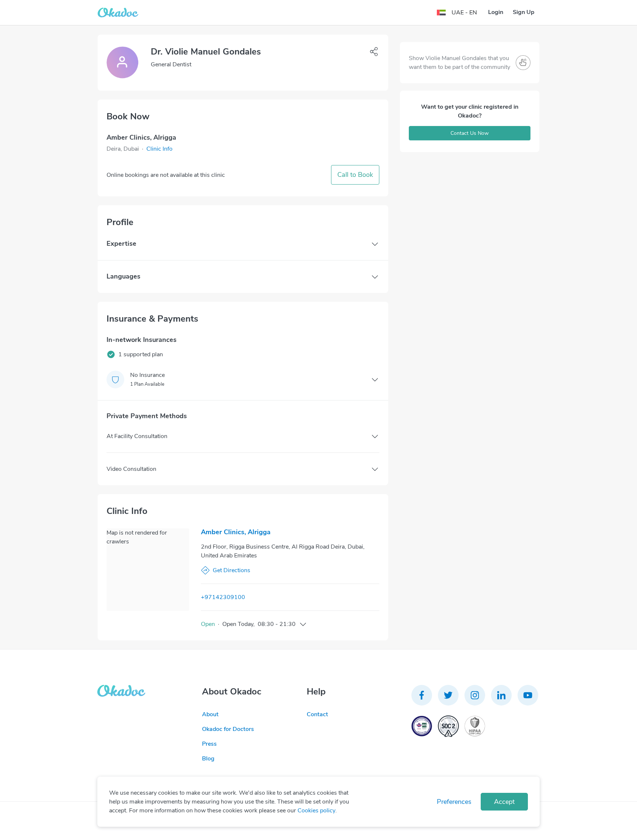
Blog (208, 759)
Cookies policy (316, 810)
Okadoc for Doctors (228, 729)
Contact (317, 714)
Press (209, 744)
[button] (159, 148)
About (210, 714)
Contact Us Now (469, 133)
